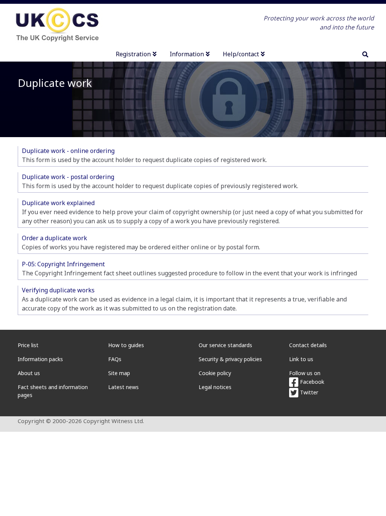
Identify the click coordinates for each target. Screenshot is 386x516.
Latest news (123, 387)
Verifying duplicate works (58, 290)
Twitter (308, 392)
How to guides (126, 345)
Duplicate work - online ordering (68, 151)
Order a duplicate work (54, 238)
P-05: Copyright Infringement (63, 264)
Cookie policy (215, 373)
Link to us (301, 359)
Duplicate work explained (58, 203)
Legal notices (215, 387)
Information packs (40, 359)
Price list (28, 345)
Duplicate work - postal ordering (68, 177)
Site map (119, 373)
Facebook (311, 381)
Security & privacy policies (230, 359)
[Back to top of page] (371, 501)
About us (29, 373)
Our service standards (225, 345)
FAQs (114, 359)
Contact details (308, 345)
